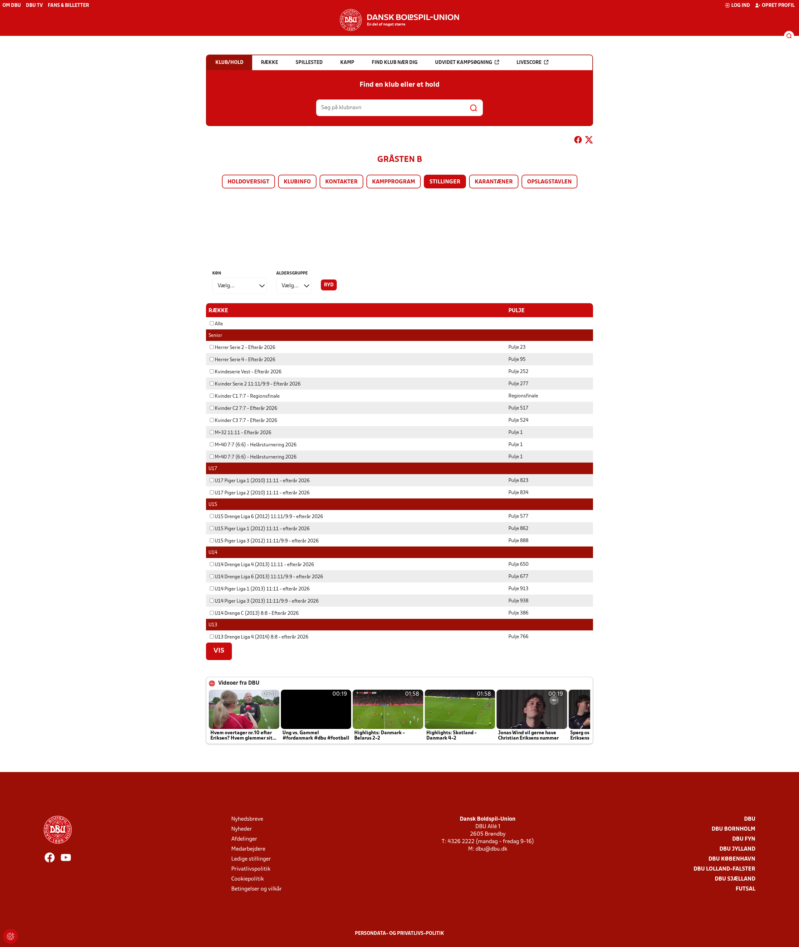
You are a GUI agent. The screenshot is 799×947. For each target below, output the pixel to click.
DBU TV (34, 5)
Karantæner (494, 182)
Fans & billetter (68, 5)
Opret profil (778, 5)
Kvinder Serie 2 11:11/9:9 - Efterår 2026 (258, 384)
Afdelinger (244, 839)
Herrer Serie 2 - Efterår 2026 (245, 348)
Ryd (329, 285)
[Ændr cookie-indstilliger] (10, 936)
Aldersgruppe (292, 273)
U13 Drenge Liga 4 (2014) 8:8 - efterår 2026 (261, 637)
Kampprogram (393, 182)
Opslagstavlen (549, 182)
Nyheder (241, 829)
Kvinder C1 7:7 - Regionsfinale (247, 396)
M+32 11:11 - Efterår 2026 (243, 433)
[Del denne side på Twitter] (589, 141)
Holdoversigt (248, 182)
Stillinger (444, 182)
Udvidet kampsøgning (463, 63)
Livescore (529, 63)
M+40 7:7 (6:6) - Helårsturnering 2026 (256, 445)
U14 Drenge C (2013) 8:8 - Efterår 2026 (257, 613)
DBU (749, 819)
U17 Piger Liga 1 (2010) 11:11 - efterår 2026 (262, 481)
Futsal (745, 889)
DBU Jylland (737, 849)
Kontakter (341, 182)
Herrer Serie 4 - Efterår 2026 (245, 360)
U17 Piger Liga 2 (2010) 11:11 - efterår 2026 (262, 493)
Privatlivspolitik (250, 869)
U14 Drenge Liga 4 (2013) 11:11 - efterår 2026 (264, 565)
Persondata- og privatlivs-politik (399, 933)
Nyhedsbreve (247, 819)
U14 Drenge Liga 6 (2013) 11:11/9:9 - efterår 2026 (269, 577)
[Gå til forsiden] (399, 20)
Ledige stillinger (251, 859)
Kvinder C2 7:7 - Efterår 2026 (246, 408)
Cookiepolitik (247, 879)
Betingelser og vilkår (256, 889)
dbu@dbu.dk (491, 849)
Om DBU (11, 5)
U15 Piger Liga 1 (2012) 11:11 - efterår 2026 (262, 529)
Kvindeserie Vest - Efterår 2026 (248, 372)
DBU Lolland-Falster (724, 869)
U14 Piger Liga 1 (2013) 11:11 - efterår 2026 (262, 589)
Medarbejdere (248, 849)
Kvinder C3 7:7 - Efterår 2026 (246, 421)
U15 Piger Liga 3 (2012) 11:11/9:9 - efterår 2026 (267, 541)
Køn (216, 273)
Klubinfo (297, 182)
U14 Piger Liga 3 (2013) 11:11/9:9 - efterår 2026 (267, 601)
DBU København (731, 859)
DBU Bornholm (733, 829)
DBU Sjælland (735, 879)
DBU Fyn (743, 839)
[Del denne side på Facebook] (578, 141)
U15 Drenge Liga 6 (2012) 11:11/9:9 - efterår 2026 (269, 517)
